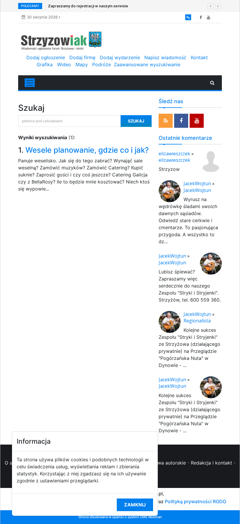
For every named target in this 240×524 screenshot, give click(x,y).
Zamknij (135, 505)
